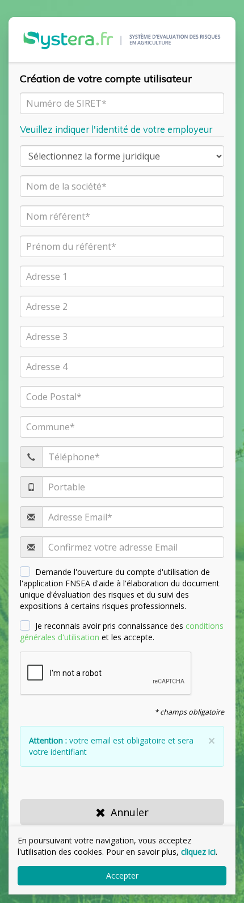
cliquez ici (198, 851)
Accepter (122, 875)
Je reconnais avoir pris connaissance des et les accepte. (122, 631)
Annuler (130, 812)
